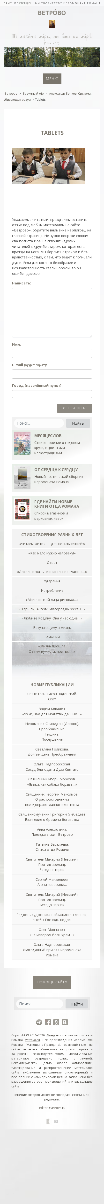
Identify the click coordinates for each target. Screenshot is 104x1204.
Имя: (16, 344)
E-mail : (29, 364)
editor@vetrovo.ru (52, 1107)
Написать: (21, 283)
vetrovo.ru (32, 1040)
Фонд (50, 1035)
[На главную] (52, 3)
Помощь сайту (52, 982)
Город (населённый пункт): (37, 385)
